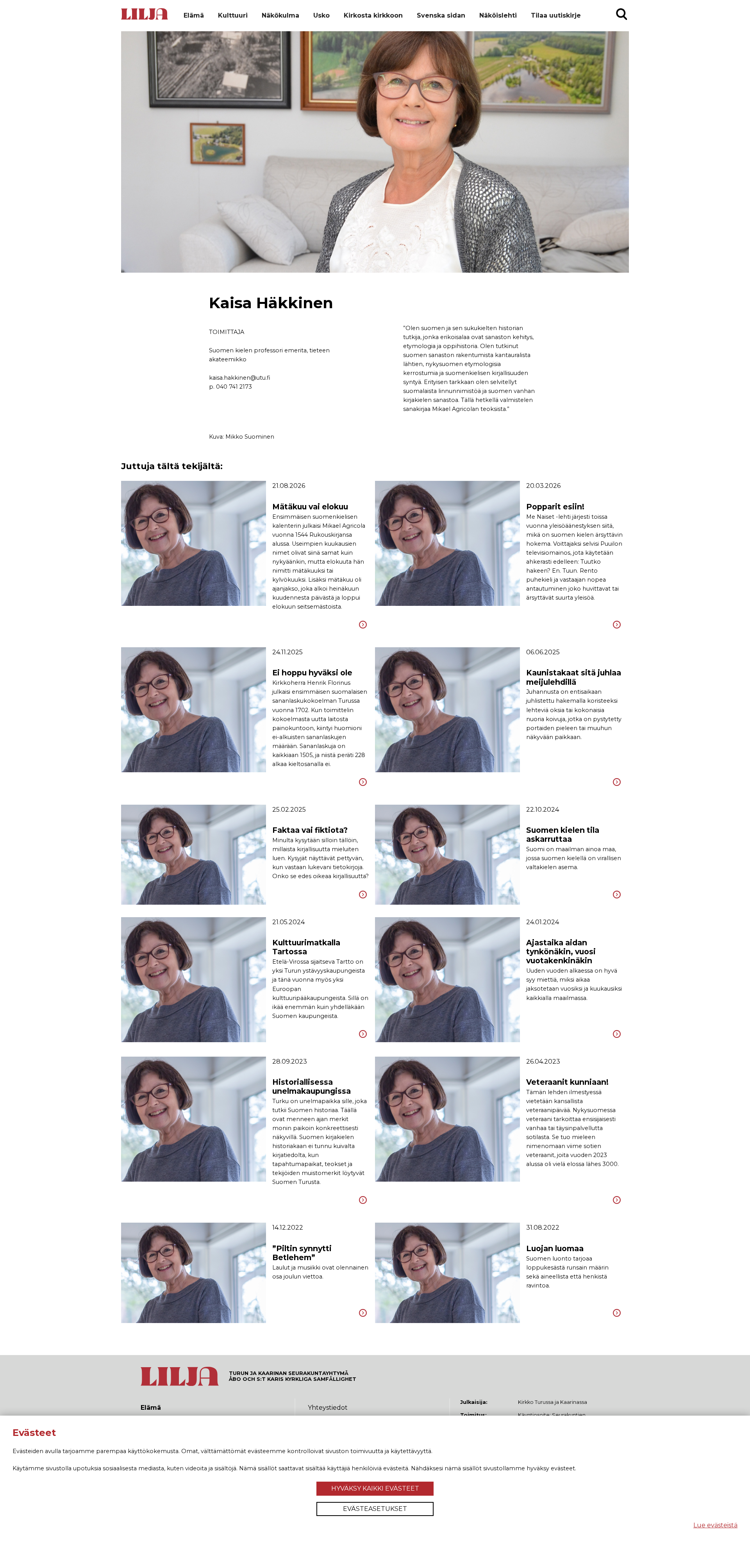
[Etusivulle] (144, 18)
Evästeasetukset (375, 1508)
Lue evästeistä (715, 1525)
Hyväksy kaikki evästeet (375, 1488)
